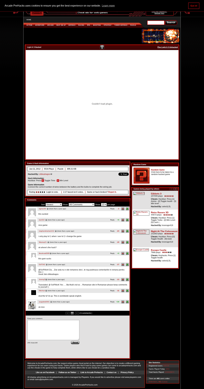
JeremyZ (42, 279)
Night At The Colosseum (164, 231)
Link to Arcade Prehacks (91, 372)
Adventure (39, 25)
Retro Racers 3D (159, 212)
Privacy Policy (127, 372)
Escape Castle (158, 250)
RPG (88, 25)
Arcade (50, 25)
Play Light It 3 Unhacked (167, 47)
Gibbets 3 (156, 193)
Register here (159, 13)
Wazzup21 (43, 242)
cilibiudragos (44, 174)
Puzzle (133, 25)
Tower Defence (120, 25)
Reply (112, 209)
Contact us (112, 372)
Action (29, 25)
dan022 (42, 220)
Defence (72, 25)
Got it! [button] (193, 5)
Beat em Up (61, 25)
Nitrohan (42, 290)
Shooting (97, 25)
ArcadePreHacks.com (88, 385)
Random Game (158, 170)
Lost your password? (159, 11)
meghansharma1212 (46, 231)
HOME (28, 20)
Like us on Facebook (45, 372)
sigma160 (42, 209)
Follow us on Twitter (67, 372)
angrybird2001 (44, 302)
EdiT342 (42, 264)
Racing (81, 25)
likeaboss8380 (44, 253)
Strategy (108, 25)
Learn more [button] (108, 5)
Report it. (112, 192)
